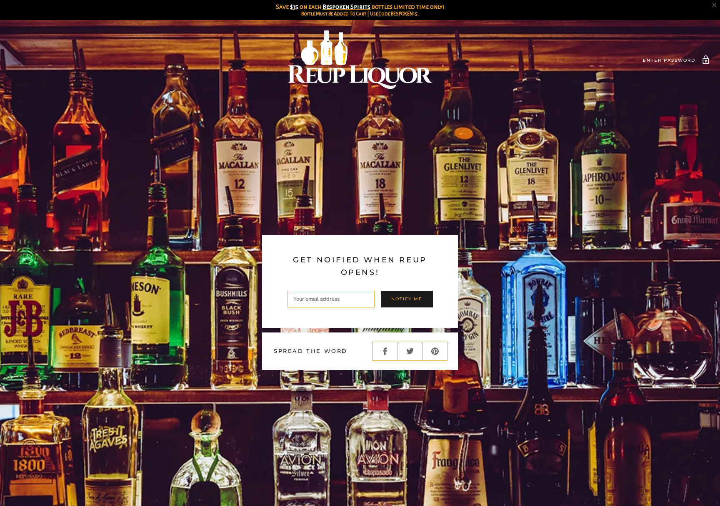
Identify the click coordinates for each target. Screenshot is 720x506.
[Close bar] (715, 5)
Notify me (406, 299)
